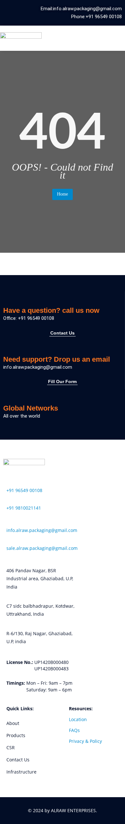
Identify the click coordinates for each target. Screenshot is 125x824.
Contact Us (17, 760)
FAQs (74, 730)
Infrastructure (21, 772)
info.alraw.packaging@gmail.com (41, 530)
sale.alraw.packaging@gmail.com (42, 548)
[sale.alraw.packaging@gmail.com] (8, 539)
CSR (10, 747)
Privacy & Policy (85, 741)
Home (62, 194)
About (12, 723)
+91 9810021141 (23, 508)
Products (15, 735)
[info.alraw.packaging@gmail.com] (8, 522)
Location (78, 719)
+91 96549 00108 (24, 490)
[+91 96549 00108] (8, 481)
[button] (108, 38)
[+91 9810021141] (8, 499)
